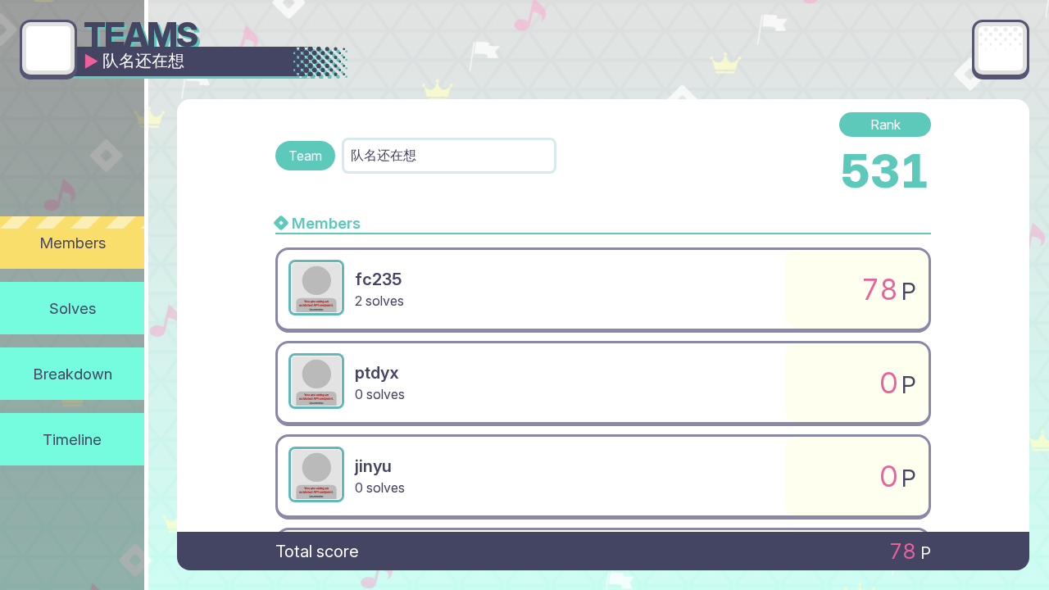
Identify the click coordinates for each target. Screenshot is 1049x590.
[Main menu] (1000, 48)
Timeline (72, 439)
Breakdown (72, 374)
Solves (72, 308)
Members (72, 243)
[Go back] (48, 48)
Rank (885, 124)
